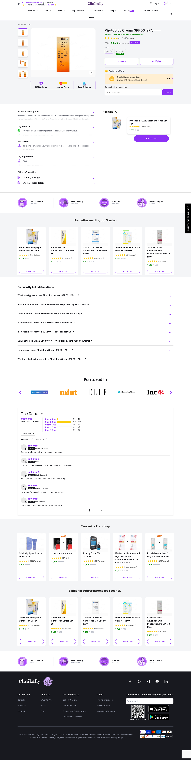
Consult (21, 700)
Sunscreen (27, 24)
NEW (132, 11)
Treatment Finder (149, 10)
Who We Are (46, 700)
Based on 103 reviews (30, 421)
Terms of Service (105, 700)
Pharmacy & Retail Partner (74, 711)
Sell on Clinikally (70, 700)
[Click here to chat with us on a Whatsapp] (139, 681)
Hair (60, 10)
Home (20, 24)
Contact (21, 711)
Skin (47, 10)
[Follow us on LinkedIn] (166, 681)
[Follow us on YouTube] (157, 681)
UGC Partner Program (73, 716)
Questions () (41, 439)
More (92, 17)
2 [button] (92, 510)
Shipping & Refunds (106, 711)
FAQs (43, 705)
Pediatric (98, 10)
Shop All (113, 10)
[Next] (172, 78)
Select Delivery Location (116, 87)
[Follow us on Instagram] (148, 681)
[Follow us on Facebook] (130, 681)
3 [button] (95, 510)
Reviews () (27, 439)
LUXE (129, 10)
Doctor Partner (70, 705)
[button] (111, 38)
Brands (31, 10)
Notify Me (157, 61)
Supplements (78, 10)
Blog (43, 711)
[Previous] (107, 78)
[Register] (169, 701)
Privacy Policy (103, 705)
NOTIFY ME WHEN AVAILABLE (188, 218)
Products (22, 705)
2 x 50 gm (120, 51)
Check (168, 92)
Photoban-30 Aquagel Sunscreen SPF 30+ (148, 122)
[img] (33, 445)
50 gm (109, 51)
